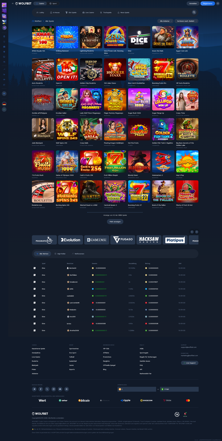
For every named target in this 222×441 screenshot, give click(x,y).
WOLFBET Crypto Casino (40, 421)
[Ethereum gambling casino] (84, 400)
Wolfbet (38, 21)
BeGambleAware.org (48, 429)
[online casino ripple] (104, 400)
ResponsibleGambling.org (65, 429)
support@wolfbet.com (188, 347)
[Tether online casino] (42, 400)
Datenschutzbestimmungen (78, 432)
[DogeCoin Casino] (125, 400)
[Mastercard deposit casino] (167, 400)
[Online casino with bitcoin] (63, 400)
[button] (45, 239)
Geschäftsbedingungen (106, 432)
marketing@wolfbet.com (189, 355)
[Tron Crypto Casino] (146, 400)
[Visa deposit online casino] (188, 400)
